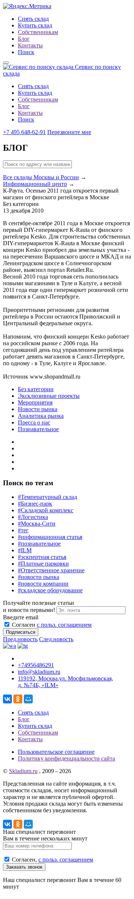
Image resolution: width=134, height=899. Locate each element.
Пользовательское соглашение (56, 752)
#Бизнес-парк (35, 503)
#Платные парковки (43, 563)
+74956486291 (36, 665)
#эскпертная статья (42, 557)
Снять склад (33, 19)
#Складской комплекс (45, 510)
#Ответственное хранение (51, 570)
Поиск (26, 52)
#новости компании (43, 583)
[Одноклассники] (17, 699)
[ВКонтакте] (7, 699)
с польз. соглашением (64, 625)
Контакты (30, 45)
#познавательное (39, 543)
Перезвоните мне (69, 132)
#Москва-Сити (36, 523)
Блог (24, 39)
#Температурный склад (47, 497)
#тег (23, 530)
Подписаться (20, 632)
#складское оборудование (50, 590)
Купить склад (35, 25)
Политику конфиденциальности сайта (66, 758)
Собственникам (38, 32)
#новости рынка (38, 577)
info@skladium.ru (39, 672)
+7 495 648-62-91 (24, 132)
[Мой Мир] (28, 699)
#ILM (25, 550)
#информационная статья (50, 537)
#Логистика (33, 517)
